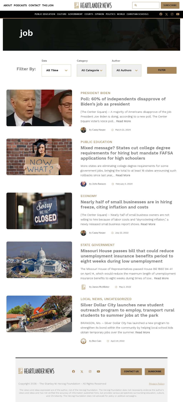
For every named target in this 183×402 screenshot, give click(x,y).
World (121, 14)
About (8, 5)
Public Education (45, 14)
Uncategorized (118, 299)
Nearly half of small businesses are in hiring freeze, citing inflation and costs (126, 204)
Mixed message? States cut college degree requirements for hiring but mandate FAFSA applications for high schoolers (127, 153)
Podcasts (20, 5)
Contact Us (131, 371)
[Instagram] (170, 14)
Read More (123, 121)
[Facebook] (159, 14)
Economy (89, 196)
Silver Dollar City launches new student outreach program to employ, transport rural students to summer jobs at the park (127, 310)
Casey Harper (99, 130)
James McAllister (100, 287)
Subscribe (170, 5)
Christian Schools (137, 14)
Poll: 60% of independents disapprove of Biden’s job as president (123, 101)
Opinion (99, 14)
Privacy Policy (157, 383)
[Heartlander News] (91, 5)
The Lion (48, 5)
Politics (110, 14)
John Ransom (99, 184)
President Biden (95, 93)
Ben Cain (96, 341)
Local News (91, 299)
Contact (34, 5)
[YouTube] (176, 14)
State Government (98, 245)
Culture (61, 14)
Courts (89, 14)
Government (75, 14)
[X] (165, 14)
